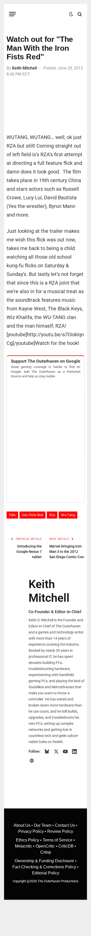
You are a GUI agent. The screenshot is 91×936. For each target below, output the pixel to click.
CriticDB (66, 846)
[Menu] (12, 14)
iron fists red (32, 515)
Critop (45, 852)
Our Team (42, 825)
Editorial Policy (45, 873)
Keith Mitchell (24, 68)
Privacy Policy (31, 831)
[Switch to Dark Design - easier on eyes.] (71, 14)
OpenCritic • (47, 846)
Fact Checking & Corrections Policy (44, 867)
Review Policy (60, 831)
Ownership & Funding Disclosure (45, 861)
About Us (22, 825)
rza (52, 515)
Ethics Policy (28, 840)
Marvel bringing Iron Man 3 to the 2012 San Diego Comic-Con (66, 551)
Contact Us (65, 825)
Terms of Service (58, 840)
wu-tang (68, 515)
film (12, 515)
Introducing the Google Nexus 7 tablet (29, 551)
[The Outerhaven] (43, 14)
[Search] (79, 14)
